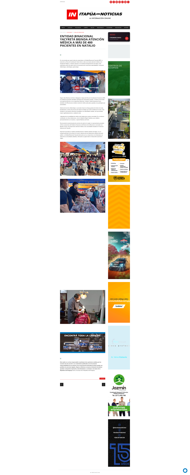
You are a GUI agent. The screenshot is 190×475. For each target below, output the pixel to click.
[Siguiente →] (103, 384)
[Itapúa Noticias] (95, 23)
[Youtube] (116, 2)
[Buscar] (128, 2)
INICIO (63, 27)
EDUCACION (118, 27)
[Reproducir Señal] (126, 38)
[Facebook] (111, 2)
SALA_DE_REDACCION (79, 32)
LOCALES (70, 27)
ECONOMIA (109, 27)
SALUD (92, 27)
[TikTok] (122, 2)
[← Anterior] (61, 384)
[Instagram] (119, 2)
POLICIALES (78, 27)
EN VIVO (126, 27)
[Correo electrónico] (125, 2)
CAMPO (86, 27)
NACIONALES (100, 27)
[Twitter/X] (114, 2)
